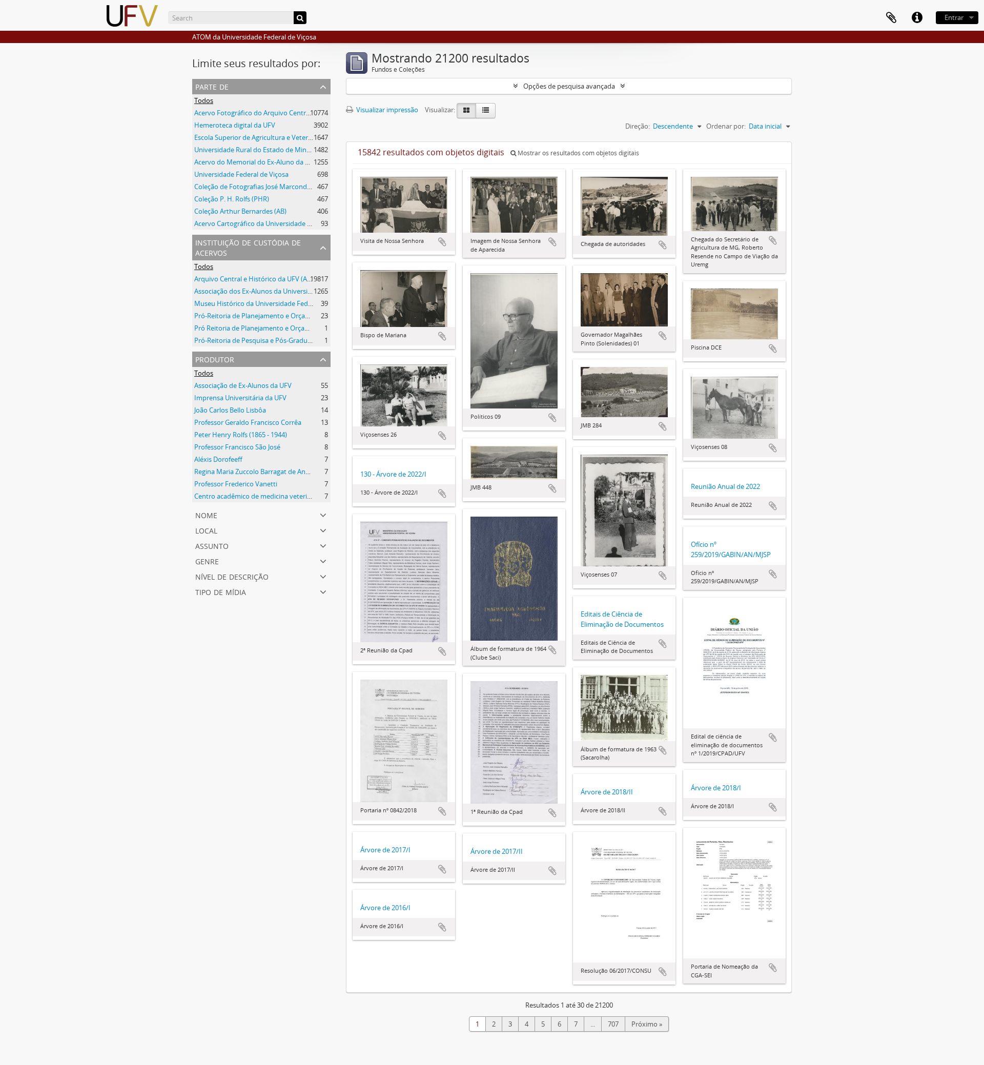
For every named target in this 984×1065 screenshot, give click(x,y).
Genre (207, 560)
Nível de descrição (232, 576)
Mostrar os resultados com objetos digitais (577, 153)
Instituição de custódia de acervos (248, 247)
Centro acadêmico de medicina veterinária (258, 496)
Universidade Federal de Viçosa (241, 174)
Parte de (212, 86)
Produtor (214, 358)
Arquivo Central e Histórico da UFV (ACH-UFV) (263, 278)
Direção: (637, 126)
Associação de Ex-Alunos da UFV (243, 385)
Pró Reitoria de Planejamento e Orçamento (259, 328)
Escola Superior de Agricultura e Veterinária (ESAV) (270, 137)
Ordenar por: (726, 126)
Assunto (212, 545)
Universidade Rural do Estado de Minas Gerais (264, 149)
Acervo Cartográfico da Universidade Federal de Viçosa (277, 223)
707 (613, 1024)
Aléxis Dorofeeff (218, 459)
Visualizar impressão (386, 109)
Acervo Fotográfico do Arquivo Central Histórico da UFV (278, 112)
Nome (206, 514)
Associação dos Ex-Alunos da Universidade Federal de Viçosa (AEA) (294, 291)
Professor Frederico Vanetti (235, 483)
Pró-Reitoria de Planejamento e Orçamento (259, 315)
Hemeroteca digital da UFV (234, 125)
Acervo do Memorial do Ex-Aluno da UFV (255, 162)
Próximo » (646, 1024)
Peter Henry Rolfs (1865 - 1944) (240, 434)
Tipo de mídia (220, 591)
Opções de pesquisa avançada (569, 86)
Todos (203, 100)
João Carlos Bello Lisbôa (230, 410)
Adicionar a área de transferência (442, 242)
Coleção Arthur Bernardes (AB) (240, 211)
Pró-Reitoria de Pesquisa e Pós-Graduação (258, 340)
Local (206, 530)
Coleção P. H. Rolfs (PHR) (231, 198)
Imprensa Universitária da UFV (240, 397)
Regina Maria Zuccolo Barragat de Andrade (258, 471)
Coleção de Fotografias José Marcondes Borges (265, 186)
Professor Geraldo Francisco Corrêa (247, 422)
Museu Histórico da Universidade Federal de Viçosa (272, 303)
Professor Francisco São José (237, 447)
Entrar (954, 17)
